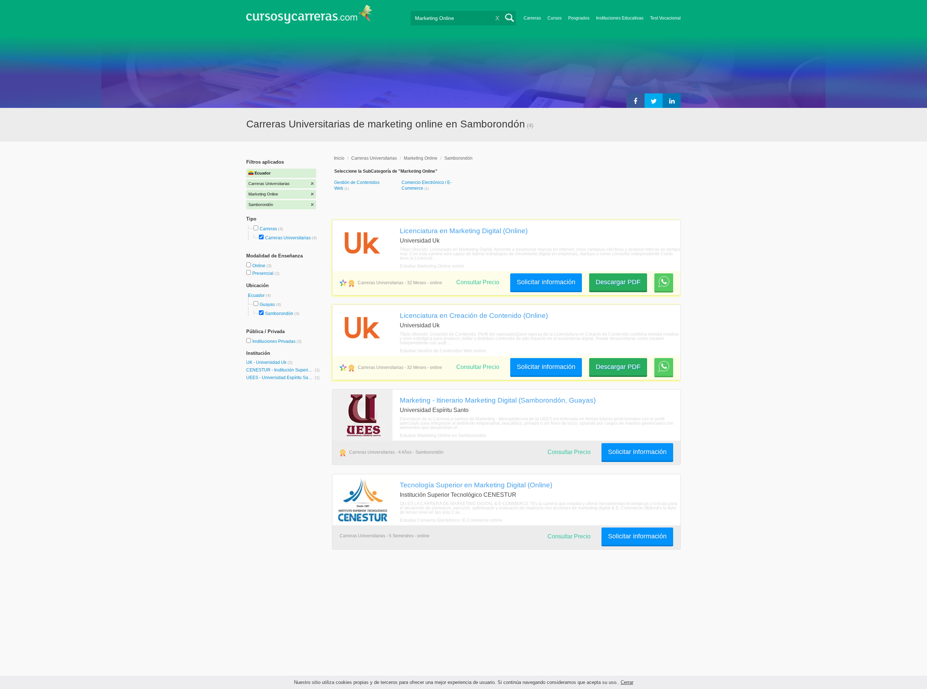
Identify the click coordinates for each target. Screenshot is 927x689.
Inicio (339, 158)
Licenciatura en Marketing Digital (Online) (464, 231)
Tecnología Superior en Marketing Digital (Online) (476, 485)
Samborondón (279, 313)
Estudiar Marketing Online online (432, 266)
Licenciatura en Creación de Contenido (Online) (474, 315)
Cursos (555, 18)
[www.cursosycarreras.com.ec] (309, 16)
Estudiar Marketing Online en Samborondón (443, 435)
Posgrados (579, 18)
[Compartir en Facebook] (635, 100)
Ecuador (257, 295)
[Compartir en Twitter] (654, 100)
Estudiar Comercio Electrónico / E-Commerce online (451, 520)
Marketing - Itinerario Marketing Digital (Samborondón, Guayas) (498, 400)
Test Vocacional (665, 18)
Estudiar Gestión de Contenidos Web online (443, 350)
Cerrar (627, 682)
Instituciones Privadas (277, 341)
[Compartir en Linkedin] (672, 100)
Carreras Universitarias (288, 237)
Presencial (263, 273)
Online (259, 265)
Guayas (267, 304)
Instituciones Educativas (619, 18)
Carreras (532, 18)
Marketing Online (420, 158)
